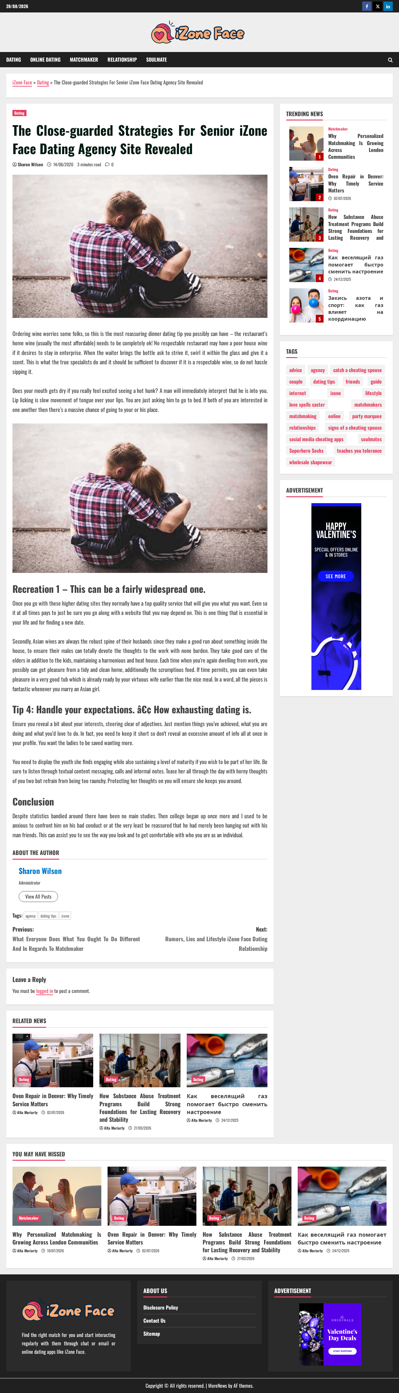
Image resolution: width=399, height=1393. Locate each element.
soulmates (371, 439)
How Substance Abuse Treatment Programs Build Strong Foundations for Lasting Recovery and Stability (139, 1107)
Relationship (122, 59)
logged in (44, 990)
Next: (216, 938)
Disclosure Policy (160, 1307)
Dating (13, 59)
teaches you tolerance (359, 450)
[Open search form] (390, 60)
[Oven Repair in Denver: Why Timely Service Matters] (52, 1061)
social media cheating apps (316, 439)
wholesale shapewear (310, 462)
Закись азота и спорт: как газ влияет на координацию (306, 305)
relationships (302, 427)
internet (297, 393)
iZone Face (22, 82)
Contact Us (154, 1320)
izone (65, 916)
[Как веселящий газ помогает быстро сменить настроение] (227, 1061)
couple (296, 381)
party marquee (367, 416)
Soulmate (156, 59)
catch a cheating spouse (357, 370)
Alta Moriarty (27, 1112)
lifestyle (373, 393)
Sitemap (151, 1333)
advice (295, 370)
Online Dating (45, 59)
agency (31, 916)
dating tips (48, 916)
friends (353, 381)
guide (376, 381)
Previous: (76, 938)
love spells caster (307, 404)
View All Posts (38, 896)
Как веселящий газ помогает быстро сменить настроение (227, 1103)
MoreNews (217, 1385)
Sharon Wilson (30, 164)
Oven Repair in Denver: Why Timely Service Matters (52, 1099)
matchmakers (368, 404)
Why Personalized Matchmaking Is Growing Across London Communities (306, 143)
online (334, 416)
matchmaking (302, 416)
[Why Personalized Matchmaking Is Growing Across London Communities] (56, 1196)
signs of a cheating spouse (355, 427)
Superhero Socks (306, 450)
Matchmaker (84, 59)
